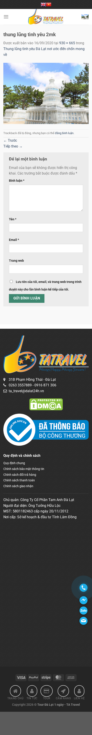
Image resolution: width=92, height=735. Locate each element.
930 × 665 (67, 43)
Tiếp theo (13, 146)
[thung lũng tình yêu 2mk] (46, 93)
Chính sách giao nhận (18, 486)
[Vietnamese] (48, 4)
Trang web (16, 261)
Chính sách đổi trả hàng (19, 474)
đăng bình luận (64, 133)
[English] (43, 4)
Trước (10, 140)
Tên (12, 219)
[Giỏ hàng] (85, 17)
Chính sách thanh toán (19, 480)
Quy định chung (14, 463)
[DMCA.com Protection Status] (46, 404)
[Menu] (6, 16)
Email (14, 240)
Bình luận (16, 181)
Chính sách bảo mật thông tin (23, 469)
